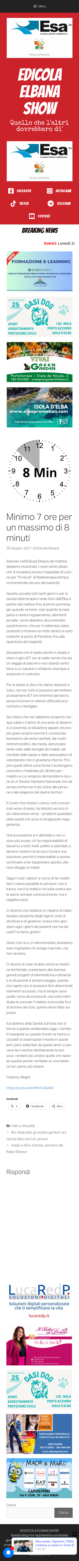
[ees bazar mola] (39, 1434)
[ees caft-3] (39, 271)
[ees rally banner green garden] (39, 362)
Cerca (11, 1505)
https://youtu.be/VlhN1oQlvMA (30, 1088)
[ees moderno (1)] (39, 1301)
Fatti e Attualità (23, 1125)
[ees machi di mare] (39, 1478)
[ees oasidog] (39, 1390)
